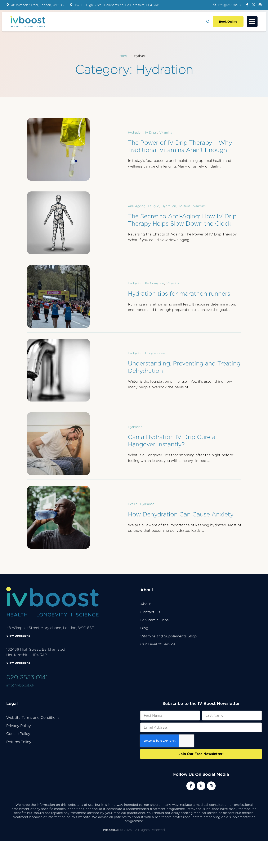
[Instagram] (260, 4)
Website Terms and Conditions (32, 717)
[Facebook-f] (247, 4)
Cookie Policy (18, 734)
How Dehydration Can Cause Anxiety (180, 514)
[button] (227, 5)
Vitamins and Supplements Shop (168, 636)
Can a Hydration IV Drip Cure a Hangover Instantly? (171, 440)
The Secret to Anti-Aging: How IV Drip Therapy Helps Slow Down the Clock (182, 220)
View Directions (18, 635)
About (145, 604)
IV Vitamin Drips (154, 620)
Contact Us (150, 612)
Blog (144, 628)
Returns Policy (18, 742)
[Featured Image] (58, 149)
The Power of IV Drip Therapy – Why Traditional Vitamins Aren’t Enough (180, 146)
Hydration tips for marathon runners (179, 293)
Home (124, 55)
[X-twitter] (253, 4)
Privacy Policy (18, 726)
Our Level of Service (157, 644)
